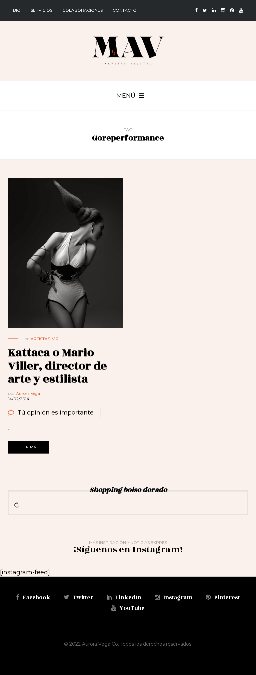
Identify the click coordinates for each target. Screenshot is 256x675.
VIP (55, 338)
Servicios (41, 10)
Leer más (28, 447)
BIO (17, 10)
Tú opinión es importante (55, 412)
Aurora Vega (28, 393)
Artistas (40, 338)
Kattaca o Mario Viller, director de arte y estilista (57, 366)
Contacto (125, 10)
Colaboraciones (82, 10)
